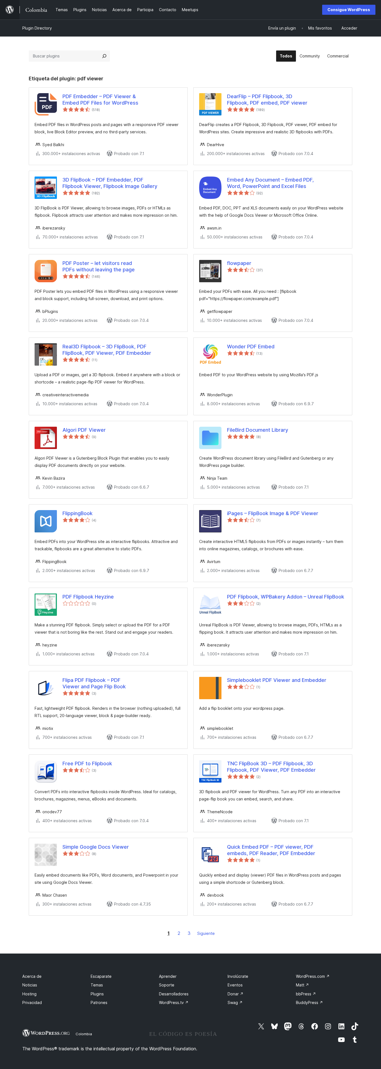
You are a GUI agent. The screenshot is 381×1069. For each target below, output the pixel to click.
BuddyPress (309, 1002)
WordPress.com (313, 976)
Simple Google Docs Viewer (95, 847)
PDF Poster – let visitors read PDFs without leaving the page (98, 266)
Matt (302, 985)
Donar (235, 993)
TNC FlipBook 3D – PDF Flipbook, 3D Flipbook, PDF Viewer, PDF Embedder (271, 767)
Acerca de (32, 976)
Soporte (166, 985)
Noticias (29, 985)
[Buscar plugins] (104, 56)
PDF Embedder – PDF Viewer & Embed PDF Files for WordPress (100, 99)
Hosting (29, 993)
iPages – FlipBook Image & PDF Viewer (272, 513)
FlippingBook (77, 513)
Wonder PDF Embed (250, 346)
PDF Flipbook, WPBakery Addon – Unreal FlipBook (285, 597)
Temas (97, 985)
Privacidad (32, 1002)
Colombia (84, 1034)
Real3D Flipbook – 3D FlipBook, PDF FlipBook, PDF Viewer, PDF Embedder (106, 350)
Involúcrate (238, 976)
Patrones (99, 1002)
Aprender (168, 976)
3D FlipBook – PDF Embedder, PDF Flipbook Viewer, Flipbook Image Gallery (109, 183)
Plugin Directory (37, 28)
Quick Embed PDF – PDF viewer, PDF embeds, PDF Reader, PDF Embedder (271, 850)
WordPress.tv (174, 1002)
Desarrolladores (174, 993)
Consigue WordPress (348, 9)
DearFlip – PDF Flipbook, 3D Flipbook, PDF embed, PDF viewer (267, 99)
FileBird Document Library (257, 430)
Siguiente (206, 933)
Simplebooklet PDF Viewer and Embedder (276, 680)
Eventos (235, 985)
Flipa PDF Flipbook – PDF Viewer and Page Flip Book (94, 683)
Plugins (97, 993)
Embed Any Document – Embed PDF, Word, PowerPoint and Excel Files (270, 183)
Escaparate (101, 976)
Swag (235, 1002)
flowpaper (239, 263)
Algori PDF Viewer (84, 430)
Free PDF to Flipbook (87, 763)
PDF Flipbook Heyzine (88, 597)
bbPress (306, 993)
